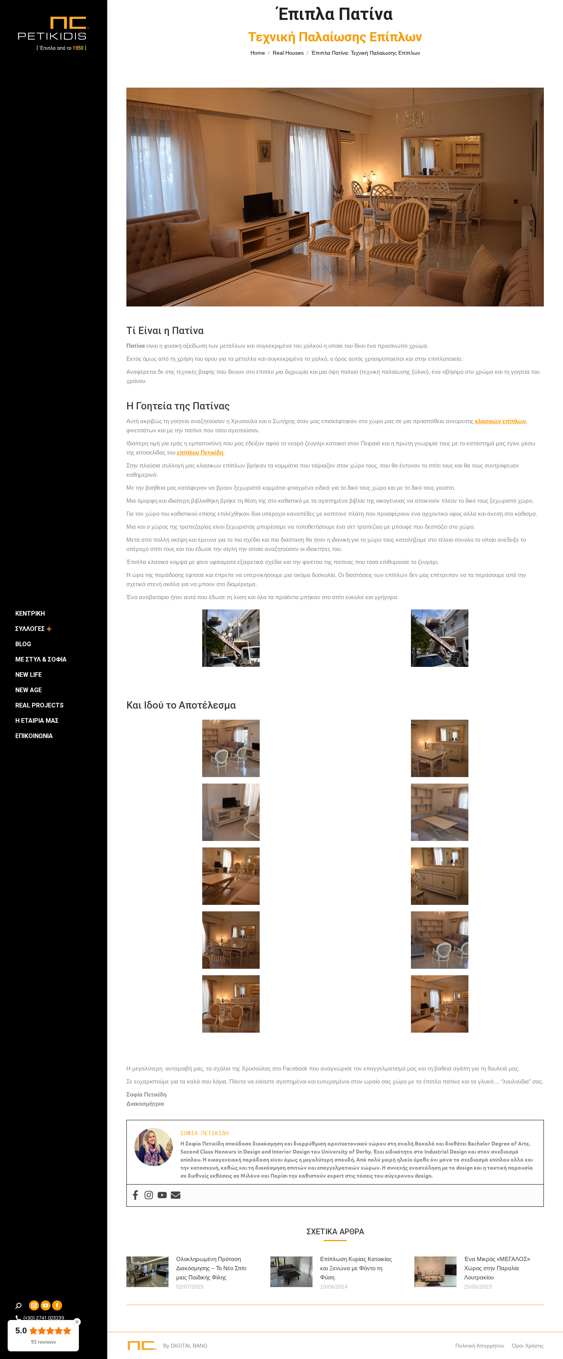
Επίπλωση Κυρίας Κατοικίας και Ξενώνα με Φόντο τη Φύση (356, 1268)
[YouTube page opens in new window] (46, 1305)
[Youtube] (162, 1195)
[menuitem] (30, 613)
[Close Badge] (77, 1322)
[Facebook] (135, 1195)
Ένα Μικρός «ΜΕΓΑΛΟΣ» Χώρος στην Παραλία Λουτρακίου (497, 1268)
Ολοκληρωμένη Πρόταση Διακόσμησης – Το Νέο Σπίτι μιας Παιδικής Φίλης (211, 1268)
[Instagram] (149, 1195)
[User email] (175, 1195)
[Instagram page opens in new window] (34, 1305)
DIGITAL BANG (189, 1346)
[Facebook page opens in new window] (57, 1305)
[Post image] (147, 1271)
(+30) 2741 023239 (43, 1318)
